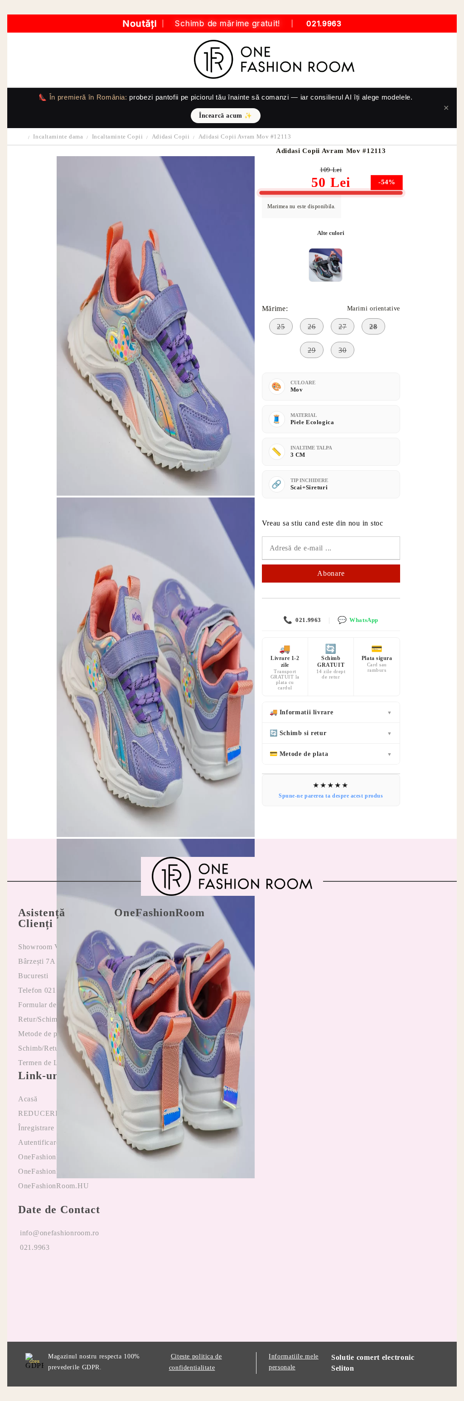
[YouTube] (105, 1276)
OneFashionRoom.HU (53, 1186)
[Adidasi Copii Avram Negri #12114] (326, 265)
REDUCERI (38, 1113)
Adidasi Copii (171, 136)
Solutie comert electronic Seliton (373, 1362)
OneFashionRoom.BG (53, 1171)
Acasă (28, 1099)
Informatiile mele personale (294, 1362)
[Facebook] (25, 1276)
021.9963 (323, 24)
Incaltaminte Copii (117, 136)
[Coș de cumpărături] (444, 59)
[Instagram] (65, 1276)
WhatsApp (358, 620)
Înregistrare (36, 1128)
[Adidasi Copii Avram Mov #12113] (155, 493)
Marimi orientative (373, 308)
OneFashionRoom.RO (53, 1157)
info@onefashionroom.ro (59, 1233)
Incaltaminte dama (58, 136)
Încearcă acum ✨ (225, 115)
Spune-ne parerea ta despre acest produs (331, 796)
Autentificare (38, 1142)
